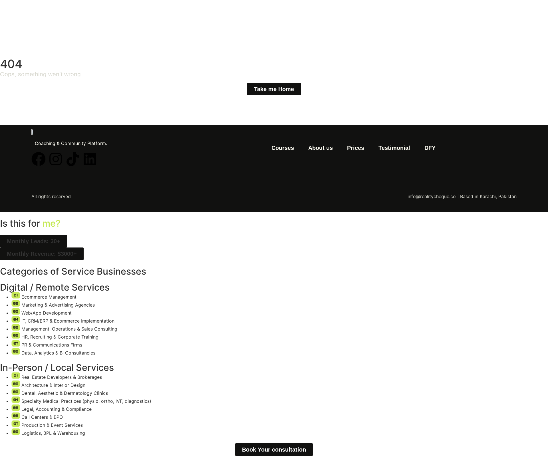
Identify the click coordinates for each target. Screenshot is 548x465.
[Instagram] (56, 159)
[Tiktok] (73, 159)
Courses (282, 148)
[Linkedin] (90, 159)
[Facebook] (38, 159)
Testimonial (394, 148)
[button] (33, 241)
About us (320, 148)
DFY (430, 148)
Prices (355, 148)
